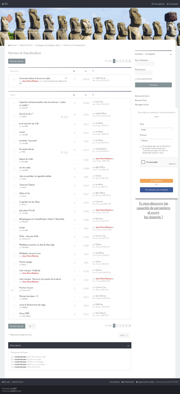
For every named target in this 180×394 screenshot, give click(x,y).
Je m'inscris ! (156, 181)
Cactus (98, 201)
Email (142, 124)
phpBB (13, 388)
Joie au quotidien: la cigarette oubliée (35, 176)
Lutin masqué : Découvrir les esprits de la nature (40, 278)
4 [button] (123, 61)
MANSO (25, 299)
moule (22, 131)
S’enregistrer (150, 54)
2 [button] (117, 61)
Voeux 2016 (24, 313)
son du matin (24, 167)
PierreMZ (25, 247)
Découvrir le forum (142, 96)
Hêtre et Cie (24, 193)
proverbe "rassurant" (28, 140)
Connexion (139, 54)
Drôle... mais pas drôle (28, 236)
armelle (25, 126)
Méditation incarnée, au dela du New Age (36, 244)
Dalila (24, 116)
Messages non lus (142, 104)
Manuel (25, 221)
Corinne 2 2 (26, 239)
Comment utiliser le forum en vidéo (34, 78)
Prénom (143, 135)
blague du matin (26, 158)
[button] (129, 61)
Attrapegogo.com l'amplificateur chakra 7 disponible (41, 218)
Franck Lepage (25, 261)
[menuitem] (5, 4)
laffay (98, 270)
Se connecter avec (156, 190)
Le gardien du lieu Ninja (29, 201)
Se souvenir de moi (144, 79)
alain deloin (100, 296)
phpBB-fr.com (15, 391)
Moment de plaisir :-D (28, 296)
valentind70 (100, 113)
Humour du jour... (26, 287)
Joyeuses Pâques (27, 184)
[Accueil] (9, 18)
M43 (23, 152)
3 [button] (120, 61)
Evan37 (25, 108)
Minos (24, 264)
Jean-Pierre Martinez (30, 81)
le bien (22, 227)
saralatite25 (100, 149)
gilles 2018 (99, 167)
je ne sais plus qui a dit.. (29, 123)
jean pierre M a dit (27, 210)
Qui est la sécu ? (26, 113)
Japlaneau (100, 78)
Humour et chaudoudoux (24, 52)
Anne (24, 179)
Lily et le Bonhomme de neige (32, 304)
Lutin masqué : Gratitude (29, 270)
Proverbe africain (26, 149)
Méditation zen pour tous (30, 253)
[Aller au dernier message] (105, 78)
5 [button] (126, 61)
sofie (97, 261)
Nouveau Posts (141, 100)
